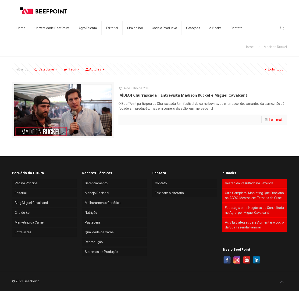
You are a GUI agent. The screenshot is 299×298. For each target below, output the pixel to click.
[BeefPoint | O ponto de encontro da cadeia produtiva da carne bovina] (43, 10)
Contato (161, 183)
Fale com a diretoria (169, 193)
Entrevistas (23, 232)
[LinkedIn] (256, 260)
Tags (72, 69)
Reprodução (94, 242)
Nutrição (91, 212)
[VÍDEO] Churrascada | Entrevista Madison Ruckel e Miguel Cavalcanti (183, 95)
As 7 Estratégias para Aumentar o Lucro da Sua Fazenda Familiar (254, 225)
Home (249, 47)
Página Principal (26, 183)
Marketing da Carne (29, 222)
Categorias (47, 69)
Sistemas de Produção (101, 252)
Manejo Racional (97, 193)
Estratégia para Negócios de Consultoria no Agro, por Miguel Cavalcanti (254, 210)
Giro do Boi (22, 212)
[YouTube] (246, 260)
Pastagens (93, 222)
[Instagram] (237, 260)
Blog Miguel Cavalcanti (31, 203)
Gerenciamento (96, 183)
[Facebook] (227, 260)
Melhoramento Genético (103, 203)
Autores (95, 69)
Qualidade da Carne (99, 232)
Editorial (21, 193)
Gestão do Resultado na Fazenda (249, 183)
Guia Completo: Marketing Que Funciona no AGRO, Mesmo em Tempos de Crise (254, 195)
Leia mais (276, 120)
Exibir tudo (275, 69)
